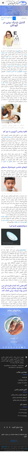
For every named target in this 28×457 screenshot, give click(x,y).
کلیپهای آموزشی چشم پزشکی (19, 395)
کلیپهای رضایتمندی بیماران (19, 397)
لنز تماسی (18, 66)
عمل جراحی (10, 66)
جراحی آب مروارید (22, 382)
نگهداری (25, 222)
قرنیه (7, 56)
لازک (26, 385)
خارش (4, 161)
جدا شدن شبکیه (12, 71)
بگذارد (7, 220)
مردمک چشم (7, 137)
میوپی (18, 51)
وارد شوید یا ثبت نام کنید (6, 18)
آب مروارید (14, 338)
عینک (25, 66)
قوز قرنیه (24, 377)
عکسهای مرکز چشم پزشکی (20, 400)
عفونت (16, 222)
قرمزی (11, 161)
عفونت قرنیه (4, 216)
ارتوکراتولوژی (22, 250)
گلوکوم (20, 71)
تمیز (3, 220)
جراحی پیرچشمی (22, 380)
